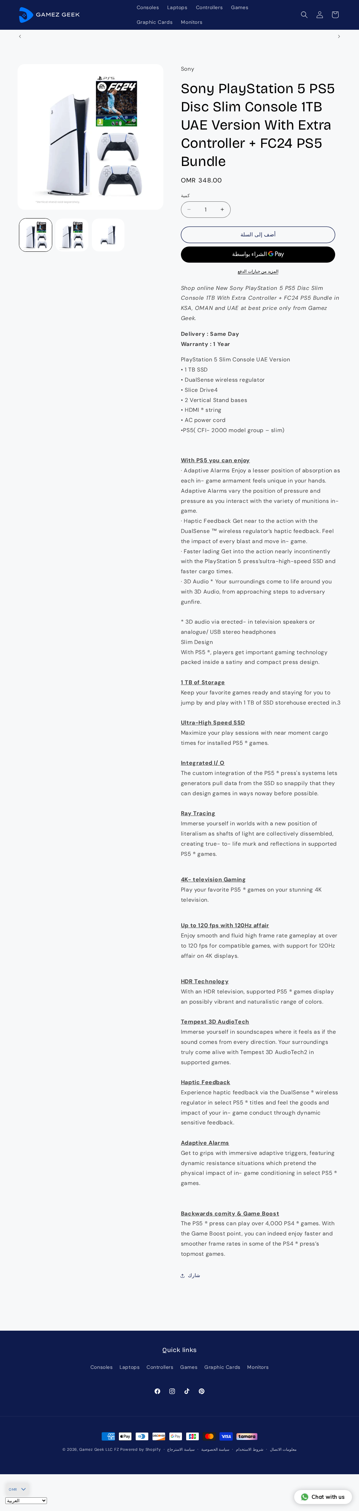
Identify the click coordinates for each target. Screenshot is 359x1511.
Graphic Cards (222, 1367)
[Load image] (35, 235)
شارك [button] (194, 1275)
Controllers (160, 1367)
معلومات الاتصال (283, 1449)
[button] (304, 14)
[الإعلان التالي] (339, 36)
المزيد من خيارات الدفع (258, 271)
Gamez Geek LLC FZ (99, 1449)
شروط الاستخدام (249, 1449)
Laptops (130, 1367)
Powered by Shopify (140, 1449)
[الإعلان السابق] (20, 36)
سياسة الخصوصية (215, 1449)
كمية (185, 196)
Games (188, 1367)
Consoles (101, 1367)
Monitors (258, 1367)
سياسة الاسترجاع (181, 1449)
